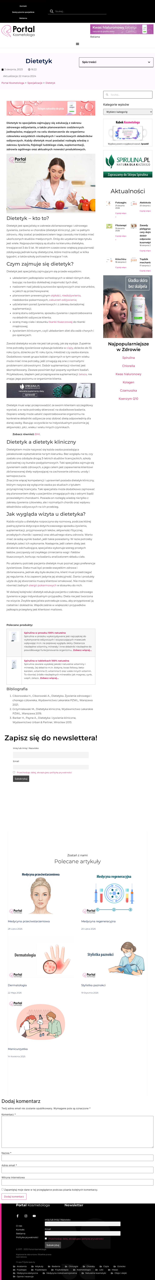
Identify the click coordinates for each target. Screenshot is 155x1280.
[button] (77, 43)
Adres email (9, 1165)
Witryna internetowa (13, 1177)
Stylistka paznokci (93, 985)
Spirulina (128, 358)
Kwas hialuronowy (128, 374)
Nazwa (6, 1153)
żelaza (83, 374)
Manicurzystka (18, 1049)
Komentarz (9, 1114)
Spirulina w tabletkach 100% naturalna (46, 660)
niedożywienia (71, 295)
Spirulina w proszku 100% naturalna (45, 632)
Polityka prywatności (27, 1237)
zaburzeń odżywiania (62, 299)
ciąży (70, 347)
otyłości (56, 295)
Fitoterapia (121, 225)
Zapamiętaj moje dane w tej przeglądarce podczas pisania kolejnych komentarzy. (51, 1189)
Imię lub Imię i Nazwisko (58, 1219)
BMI (37, 434)
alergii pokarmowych (42, 585)
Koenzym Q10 (128, 399)
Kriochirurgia (122, 259)
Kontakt (23, 6)
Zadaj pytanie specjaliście (23, 12)
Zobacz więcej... (82, 650)
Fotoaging (121, 202)
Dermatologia (17, 985)
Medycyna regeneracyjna (98, 921)
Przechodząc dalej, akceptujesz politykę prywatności (44, 772)
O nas (19, 1225)
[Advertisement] (51, 808)
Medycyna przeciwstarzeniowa (29, 921)
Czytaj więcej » (146, 211)
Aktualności (128, 191)
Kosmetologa (33, 1205)
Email (48, 1229)
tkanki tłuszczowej (61, 321)
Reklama (23, 18)
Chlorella (128, 366)
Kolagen (128, 382)
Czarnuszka (128, 390)
